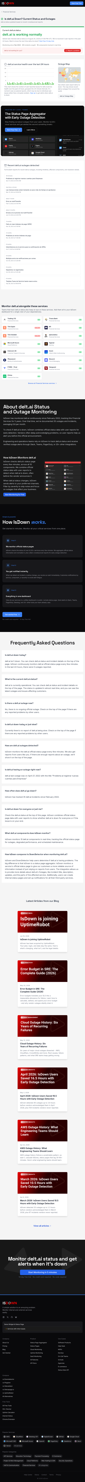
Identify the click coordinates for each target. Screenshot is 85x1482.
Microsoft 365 (11, 1441)
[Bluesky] (16, 1317)
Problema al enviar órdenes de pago (18, 235)
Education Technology (23, 1456)
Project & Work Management (13, 1461)
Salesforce (67, 1441)
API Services (8, 1456)
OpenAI (41, 1441)
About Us (5, 1342)
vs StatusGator (7, 1386)
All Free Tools (7, 1405)
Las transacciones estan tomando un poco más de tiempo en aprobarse (30, 190)
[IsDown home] (8, 3)
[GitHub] (12, 1317)
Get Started (6, 1353)
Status (37, 1475)
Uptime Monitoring (36, 1353)
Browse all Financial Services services (41, 383)
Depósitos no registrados (15, 270)
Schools (60, 1360)
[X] (8, 1317)
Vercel (8, 1446)
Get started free (11, 614)
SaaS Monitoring (35, 1356)
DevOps (61, 1353)
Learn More (31, 130)
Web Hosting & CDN (48, 1461)
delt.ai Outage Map (66, 96)
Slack (79, 1441)
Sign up (32, 93)
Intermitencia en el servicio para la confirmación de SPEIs (26, 247)
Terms (51, 1475)
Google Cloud (74, 1436)
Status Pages (34, 1346)
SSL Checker (6, 1409)
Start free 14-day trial (46, 41)
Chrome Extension (8, 1419)
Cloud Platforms (32, 1461)
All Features (34, 1360)
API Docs (33, 1363)
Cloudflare (19, 1436)
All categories (43, 1465)
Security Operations (65, 1461)
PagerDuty (54, 1441)
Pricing (4, 1346)
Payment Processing (42, 1456)
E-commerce (62, 1366)
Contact (44, 1475)
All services (18, 1446)
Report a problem (74, 50)
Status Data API (63, 1370)
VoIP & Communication (11, 1465)
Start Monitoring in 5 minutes (42, 1272)
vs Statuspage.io (8, 1389)
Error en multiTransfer (13, 201)
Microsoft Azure (27, 1441)
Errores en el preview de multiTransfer (19, 213)
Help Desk (61, 1346)
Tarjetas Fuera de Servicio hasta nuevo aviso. (21, 281)
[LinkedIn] (3, 1317)
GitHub (61, 1436)
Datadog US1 (33, 1436)
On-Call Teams (63, 1356)
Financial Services (9, 12)
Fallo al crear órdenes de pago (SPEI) (19, 224)
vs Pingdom (6, 1383)
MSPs (60, 1349)
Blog (3, 1349)
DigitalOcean (48, 1436)
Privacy (58, 1475)
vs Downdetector (8, 1379)
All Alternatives (7, 1396)
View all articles (41, 1226)
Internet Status (7, 1416)
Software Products (64, 1342)
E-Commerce (56, 1456)
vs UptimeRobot (7, 1393)
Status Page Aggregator (38, 1342)
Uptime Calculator (8, 1412)
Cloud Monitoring (36, 1349)
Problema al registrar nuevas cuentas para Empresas (24, 178)
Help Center (28, 1475)
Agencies (61, 1363)
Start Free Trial (77, 3)
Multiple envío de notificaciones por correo (21, 258)
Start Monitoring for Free (14, 495)
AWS (8, 1436)
